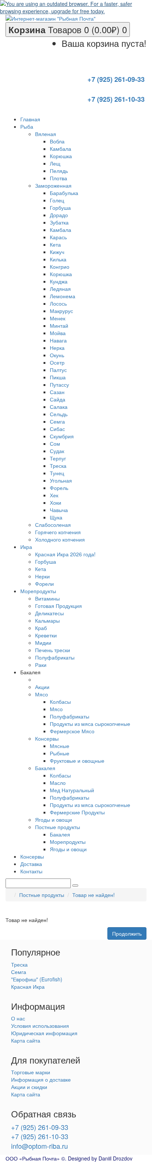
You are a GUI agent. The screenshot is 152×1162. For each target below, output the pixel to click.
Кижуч (57, 251)
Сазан (57, 392)
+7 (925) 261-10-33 (39, 1136)
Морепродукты (68, 841)
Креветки (46, 635)
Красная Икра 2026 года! (65, 554)
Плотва (58, 178)
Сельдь (59, 414)
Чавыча (59, 510)
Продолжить (127, 933)
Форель (59, 487)
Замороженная (53, 185)
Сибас (57, 428)
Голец (57, 200)
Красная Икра (28, 986)
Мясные (59, 745)
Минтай (59, 325)
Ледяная (60, 288)
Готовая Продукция (58, 605)
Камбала (60, 148)
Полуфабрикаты (55, 657)
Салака (59, 406)
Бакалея (45, 768)
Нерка (57, 347)
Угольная (61, 480)
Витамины (47, 598)
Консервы (47, 738)
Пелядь (59, 170)
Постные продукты (57, 827)
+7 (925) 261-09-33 (39, 1127)
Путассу (59, 384)
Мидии (43, 642)
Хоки (55, 502)
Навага (58, 340)
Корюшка (61, 156)
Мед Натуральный (72, 790)
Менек (57, 318)
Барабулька (64, 192)
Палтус (58, 369)
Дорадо (59, 215)
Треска (58, 465)
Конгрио (59, 266)
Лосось (58, 303)
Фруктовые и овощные (77, 760)
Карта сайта (25, 1040)
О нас (18, 1018)
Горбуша (60, 207)
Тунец (57, 473)
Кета (55, 244)
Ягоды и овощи (53, 819)
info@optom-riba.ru (39, 1146)
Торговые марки (30, 1072)
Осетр (57, 362)
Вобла (57, 141)
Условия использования (40, 1025)
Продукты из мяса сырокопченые (90, 723)
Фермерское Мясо (72, 731)
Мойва (58, 333)
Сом (55, 443)
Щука (56, 517)
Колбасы (60, 701)
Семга (57, 421)
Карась (58, 237)
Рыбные (59, 753)
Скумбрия (62, 436)
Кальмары (47, 620)
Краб (41, 628)
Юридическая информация (44, 1033)
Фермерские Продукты (77, 812)
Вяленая (45, 134)
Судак (57, 451)
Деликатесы (49, 613)
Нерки (42, 576)
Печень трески (52, 650)
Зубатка (59, 222)
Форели (44, 583)
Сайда (57, 399)
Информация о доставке (41, 1079)
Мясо (41, 694)
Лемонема (62, 296)
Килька (58, 259)
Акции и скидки (29, 1086)
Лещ (55, 163)
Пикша (58, 377)
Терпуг (58, 458)
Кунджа (59, 281)
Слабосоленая (53, 524)
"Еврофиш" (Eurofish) (36, 979)
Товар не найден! (93, 894)
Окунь (57, 355)
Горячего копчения (58, 532)
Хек (54, 495)
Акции (42, 686)
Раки (40, 664)
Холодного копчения (60, 539)
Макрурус (61, 310)
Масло (58, 782)
